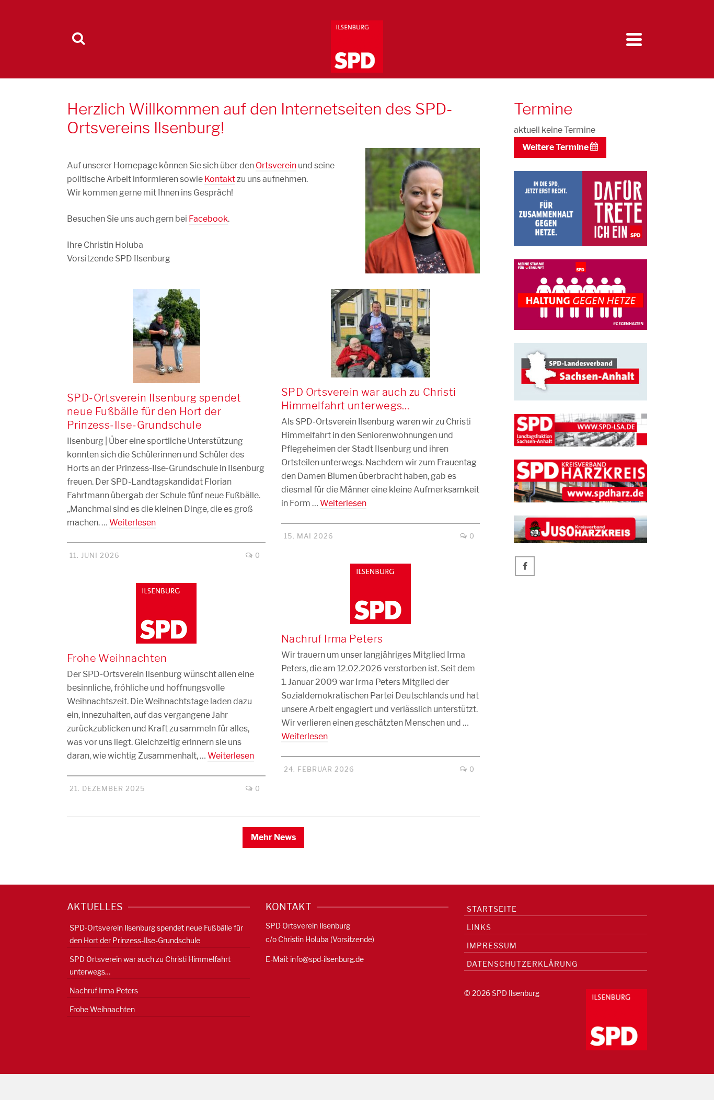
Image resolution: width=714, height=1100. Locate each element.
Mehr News (273, 837)
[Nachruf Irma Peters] (380, 594)
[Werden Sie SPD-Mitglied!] (580, 208)
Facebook (208, 219)
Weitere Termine (556, 147)
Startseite (492, 908)
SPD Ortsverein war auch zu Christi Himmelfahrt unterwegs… (150, 965)
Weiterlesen (132, 523)
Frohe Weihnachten (102, 1009)
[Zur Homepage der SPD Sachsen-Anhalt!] (580, 371)
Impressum (492, 945)
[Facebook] (525, 566)
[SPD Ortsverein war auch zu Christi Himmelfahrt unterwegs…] (380, 333)
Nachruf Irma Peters (104, 990)
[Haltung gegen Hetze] (580, 294)
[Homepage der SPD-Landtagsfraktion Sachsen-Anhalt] (580, 429)
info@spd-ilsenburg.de (327, 959)
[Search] (78, 39)
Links (479, 927)
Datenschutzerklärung (522, 963)
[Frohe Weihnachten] (166, 613)
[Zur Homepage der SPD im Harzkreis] (580, 480)
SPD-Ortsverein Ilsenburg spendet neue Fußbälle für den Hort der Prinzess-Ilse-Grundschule (156, 934)
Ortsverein (276, 165)
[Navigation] (634, 39)
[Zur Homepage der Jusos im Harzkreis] (580, 529)
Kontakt (219, 179)
